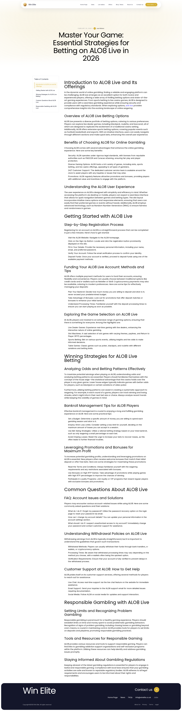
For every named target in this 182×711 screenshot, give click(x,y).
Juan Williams (100, 28)
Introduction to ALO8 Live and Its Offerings (46, 85)
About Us (137, 704)
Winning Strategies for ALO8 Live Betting (46, 95)
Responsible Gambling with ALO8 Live (46, 107)
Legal (156, 704)
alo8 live (129, 105)
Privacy (144, 704)
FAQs (130, 697)
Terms (151, 704)
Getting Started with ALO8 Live (45, 90)
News (123, 697)
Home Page (113, 697)
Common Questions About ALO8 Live (46, 101)
